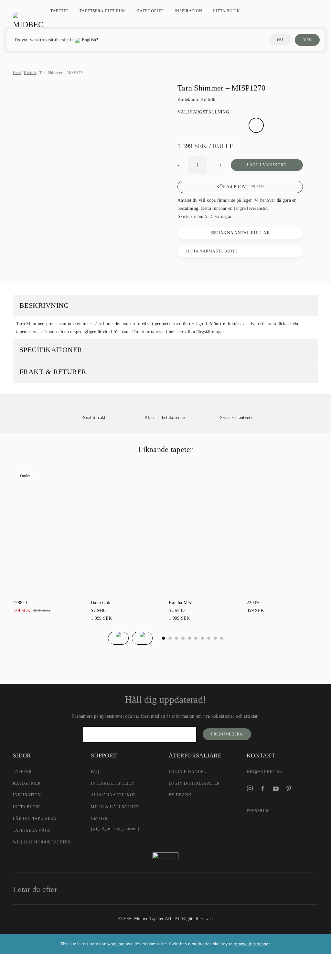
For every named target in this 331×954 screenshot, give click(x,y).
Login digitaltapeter (194, 783)
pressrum (258, 811)
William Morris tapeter (41, 842)
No (280, 39)
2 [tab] (176, 638)
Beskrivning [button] (44, 305)
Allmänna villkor (113, 795)
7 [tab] (208, 638)
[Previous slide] (118, 638)
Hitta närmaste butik (211, 251)
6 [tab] (202, 638)
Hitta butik (226, 11)
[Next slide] (142, 638)
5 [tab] (196, 638)
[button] (87, 268)
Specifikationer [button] (50, 350)
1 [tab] (170, 638)
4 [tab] (189, 638)
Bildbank (180, 795)
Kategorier (27, 783)
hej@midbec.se (264, 771)
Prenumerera (227, 734)
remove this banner (252, 943)
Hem (17, 72)
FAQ (95, 771)
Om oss (99, 818)
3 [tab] (183, 638)
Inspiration (189, 11)
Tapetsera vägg (32, 830)
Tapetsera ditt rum (103, 11)
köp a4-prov (240, 186)
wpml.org (115, 943)
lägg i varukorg (267, 165)
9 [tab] (221, 638)
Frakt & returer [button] (53, 372)
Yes (307, 40)
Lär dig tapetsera (35, 818)
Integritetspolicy (113, 783)
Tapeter (59, 11)
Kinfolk (30, 72)
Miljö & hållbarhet (115, 807)
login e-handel (187, 771)
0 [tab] (163, 638)
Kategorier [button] (150, 11)
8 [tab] (215, 638)
